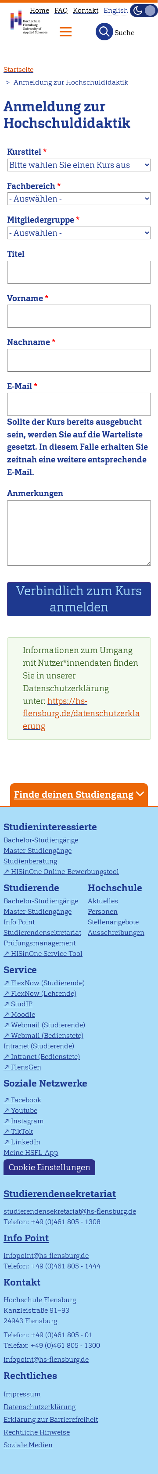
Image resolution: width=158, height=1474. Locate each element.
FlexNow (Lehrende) (43, 993)
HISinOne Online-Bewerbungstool (65, 871)
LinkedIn (25, 1142)
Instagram (27, 1121)
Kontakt (85, 10)
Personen (103, 911)
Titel (16, 254)
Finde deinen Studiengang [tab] (73, 794)
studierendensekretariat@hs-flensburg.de (70, 1211)
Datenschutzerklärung (39, 1406)
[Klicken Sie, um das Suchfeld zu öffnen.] (104, 31)
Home (39, 10)
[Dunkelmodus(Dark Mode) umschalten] (144, 10)
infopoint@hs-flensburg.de (46, 1255)
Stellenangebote (113, 922)
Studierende (31, 887)
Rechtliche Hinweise (37, 1432)
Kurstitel (24, 151)
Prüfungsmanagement (39, 943)
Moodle (23, 1014)
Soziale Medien (28, 1444)
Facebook (26, 1100)
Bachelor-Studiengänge (41, 840)
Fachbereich (31, 186)
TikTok (22, 1131)
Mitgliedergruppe (40, 219)
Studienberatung (30, 861)
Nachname (28, 342)
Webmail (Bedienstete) (47, 1035)
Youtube (24, 1110)
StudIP (21, 1004)
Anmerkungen (35, 493)
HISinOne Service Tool (47, 953)
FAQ (61, 10)
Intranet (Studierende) (39, 1046)
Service (20, 969)
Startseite (18, 69)
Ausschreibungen (116, 932)
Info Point (19, 922)
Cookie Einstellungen (49, 1167)
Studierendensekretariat (42, 932)
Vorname (25, 298)
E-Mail (19, 386)
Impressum (22, 1394)
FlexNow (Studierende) (48, 982)
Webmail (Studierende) (48, 1025)
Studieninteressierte (50, 826)
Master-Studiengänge (38, 850)
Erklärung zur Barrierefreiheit (51, 1419)
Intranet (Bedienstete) (45, 1056)
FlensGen (26, 1067)
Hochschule (115, 887)
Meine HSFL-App (31, 1152)
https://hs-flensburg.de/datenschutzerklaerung (81, 714)
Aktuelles (103, 901)
